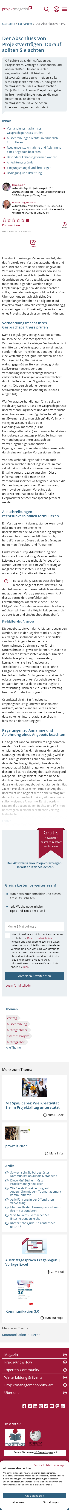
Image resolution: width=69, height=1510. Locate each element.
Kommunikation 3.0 (22, 1311)
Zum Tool (57, 1272)
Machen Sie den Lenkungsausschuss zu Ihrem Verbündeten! (36, 1209)
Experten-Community (21, 1369)
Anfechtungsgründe (20, 162)
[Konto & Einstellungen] (56, 9)
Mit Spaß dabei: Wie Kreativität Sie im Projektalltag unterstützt (32, 1105)
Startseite (8, 24)
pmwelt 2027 (16, 1146)
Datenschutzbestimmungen (49, 1465)
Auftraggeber (16, 1042)
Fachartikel (25, 24)
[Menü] (64, 9)
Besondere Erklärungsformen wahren (32, 157)
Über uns (11, 1392)
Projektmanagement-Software (29, 1385)
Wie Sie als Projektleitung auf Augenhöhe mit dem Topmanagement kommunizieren (35, 1191)
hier (25, 967)
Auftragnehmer (17, 1030)
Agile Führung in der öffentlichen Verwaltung (32, 1201)
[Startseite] (17, 9)
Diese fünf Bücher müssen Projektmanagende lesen (27, 1182)
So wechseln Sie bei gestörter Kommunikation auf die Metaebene (33, 1174)
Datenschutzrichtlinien (40, 938)
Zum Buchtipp (54, 1318)
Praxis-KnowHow (18, 1362)
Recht (35, 1335)
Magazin (11, 1354)
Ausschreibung (17, 1024)
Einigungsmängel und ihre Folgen (29, 168)
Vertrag (12, 1018)
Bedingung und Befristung (24, 173)
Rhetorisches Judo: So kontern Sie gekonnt (32, 1224)
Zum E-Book (56, 1115)
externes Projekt (18, 1036)
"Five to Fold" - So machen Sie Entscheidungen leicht (29, 1216)
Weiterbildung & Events (23, 1377)
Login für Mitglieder (19, 985)
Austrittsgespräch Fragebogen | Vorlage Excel (32, 1262)
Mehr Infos (56, 1153)
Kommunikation (14, 1335)
